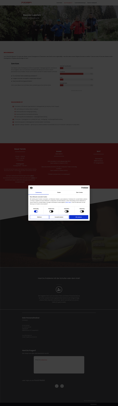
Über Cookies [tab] (79, 192)
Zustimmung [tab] (39, 192)
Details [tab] (59, 192)
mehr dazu (68, 202)
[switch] (51, 211)
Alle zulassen (78, 217)
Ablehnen (39, 217)
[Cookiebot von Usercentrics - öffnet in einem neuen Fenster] (82, 188)
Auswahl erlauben (59, 217)
